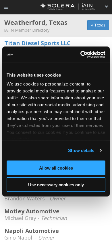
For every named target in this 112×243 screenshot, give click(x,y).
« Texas (98, 25)
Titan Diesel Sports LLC (37, 43)
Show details (81, 150)
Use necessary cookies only (56, 184)
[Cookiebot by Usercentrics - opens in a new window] (80, 54)
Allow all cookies (56, 167)
